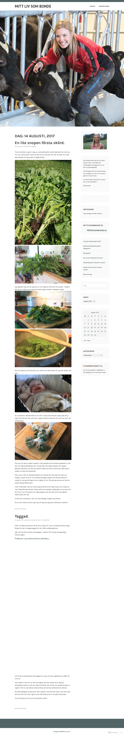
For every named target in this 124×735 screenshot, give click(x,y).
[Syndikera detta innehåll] (84, 366)
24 (95, 331)
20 (105, 327)
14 (85, 327)
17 (95, 327)
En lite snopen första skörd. (39, 143)
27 (105, 331)
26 (102, 331)
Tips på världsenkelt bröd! (92, 241)
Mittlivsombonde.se (93, 225)
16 (92, 327)
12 (102, 324)
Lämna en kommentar (20, 509)
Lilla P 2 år (40, 520)
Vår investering (104, 6)
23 (92, 331)
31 (95, 335)
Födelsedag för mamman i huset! (94, 262)
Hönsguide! (87, 253)
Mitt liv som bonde (33, 6)
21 (85, 331)
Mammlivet (47, 520)
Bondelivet (34, 520)
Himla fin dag (87, 274)
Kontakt (92, 6)
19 (102, 327)
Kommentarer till (94, 366)
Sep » (89, 340)
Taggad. (22, 516)
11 (98, 324)
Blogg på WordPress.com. (62, 731)
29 (88, 335)
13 (105, 324)
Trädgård (33, 146)
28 (85, 335)
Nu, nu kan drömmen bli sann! (93, 258)
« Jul (84, 340)
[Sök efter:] (95, 285)
